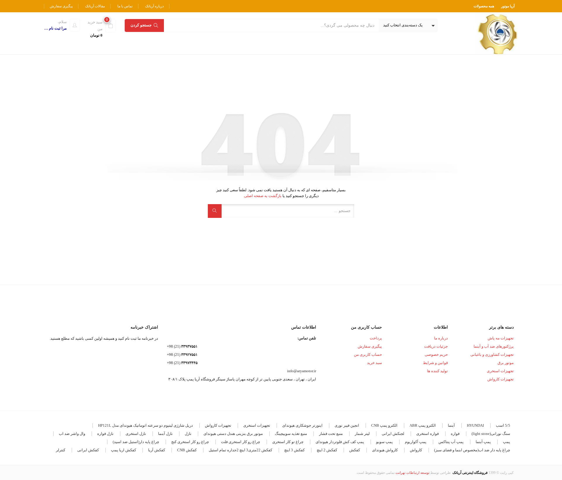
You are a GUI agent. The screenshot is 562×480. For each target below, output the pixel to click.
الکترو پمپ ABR (422, 425)
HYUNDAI (475, 425)
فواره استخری (427, 433)
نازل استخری (136, 433)
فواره (455, 433)
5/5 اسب (503, 425)
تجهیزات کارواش (500, 379)
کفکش (354, 450)
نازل (188, 433)
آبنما (451, 425)
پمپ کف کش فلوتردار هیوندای (340, 442)
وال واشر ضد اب (72, 433)
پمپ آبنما (483, 442)
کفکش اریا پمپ (123, 450)
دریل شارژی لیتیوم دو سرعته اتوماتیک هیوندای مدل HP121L (145, 425)
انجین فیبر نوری (347, 425)
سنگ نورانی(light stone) (491, 433)
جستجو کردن (141, 25)
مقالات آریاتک (95, 6)
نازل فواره (105, 433)
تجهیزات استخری (500, 371)
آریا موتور (508, 6)
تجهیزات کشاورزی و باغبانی (492, 354)
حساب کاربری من (368, 354)
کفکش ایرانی (88, 450)
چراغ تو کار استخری (288, 442)
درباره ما (441, 338)
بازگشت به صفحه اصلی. (262, 196)
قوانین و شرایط (435, 363)
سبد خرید (374, 363)
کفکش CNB (187, 450)
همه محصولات (484, 6)
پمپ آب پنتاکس (451, 442)
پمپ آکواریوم (415, 442)
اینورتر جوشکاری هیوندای (302, 425)
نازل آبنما (165, 433)
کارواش (416, 450)
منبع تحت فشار (331, 433)
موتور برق (506, 363)
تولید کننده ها (437, 371)
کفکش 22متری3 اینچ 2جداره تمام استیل (240, 450)
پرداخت (376, 338)
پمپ (506, 442)
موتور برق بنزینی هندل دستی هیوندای (233, 433)
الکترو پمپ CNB (384, 425)
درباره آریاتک (154, 6)
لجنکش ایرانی (393, 433)
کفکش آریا (156, 450)
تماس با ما (125, 6)
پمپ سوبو (384, 442)
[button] (408, 25)
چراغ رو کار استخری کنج (190, 442)
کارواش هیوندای (385, 450)
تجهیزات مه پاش (501, 338)
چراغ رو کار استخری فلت (240, 442)
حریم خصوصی (436, 354)
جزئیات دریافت (436, 346)
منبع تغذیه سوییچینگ (291, 433)
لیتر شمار (362, 433)
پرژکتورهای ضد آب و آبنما (494, 346)
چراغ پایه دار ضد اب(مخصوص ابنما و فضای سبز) (472, 450)
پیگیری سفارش (61, 6)
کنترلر (60, 450)
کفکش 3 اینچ (294, 450)
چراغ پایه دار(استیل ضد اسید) (136, 442)
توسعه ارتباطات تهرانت (412, 473)
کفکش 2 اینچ (327, 450)
